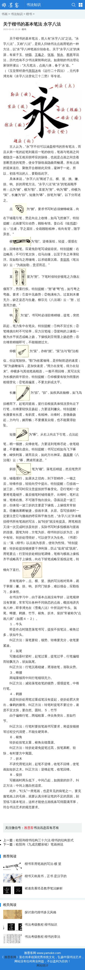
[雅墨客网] (12, 5)
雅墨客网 (10, 957)
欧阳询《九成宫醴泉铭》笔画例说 (39, 844)
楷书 (29, 14)
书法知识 (33, 5)
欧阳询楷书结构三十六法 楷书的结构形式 (45, 840)
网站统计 (42, 965)
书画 (5, 14)
